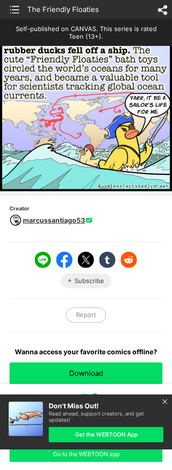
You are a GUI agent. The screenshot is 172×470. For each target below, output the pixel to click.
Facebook (64, 259)
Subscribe (89, 280)
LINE (43, 259)
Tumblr (107, 259)
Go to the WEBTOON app (86, 454)
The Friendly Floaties (63, 9)
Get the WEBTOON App (106, 434)
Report (86, 314)
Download (86, 373)
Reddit (129, 259)
